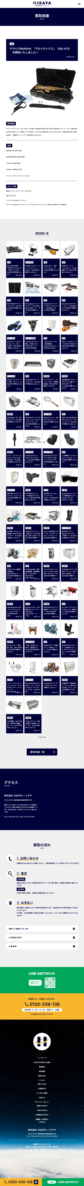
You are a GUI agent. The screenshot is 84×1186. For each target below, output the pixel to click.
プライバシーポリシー (42, 1102)
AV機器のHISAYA (42, 1115)
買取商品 (42, 1067)
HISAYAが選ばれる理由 (42, 1062)
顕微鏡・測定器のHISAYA (42, 1120)
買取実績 (42, 1071)
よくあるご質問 (42, 1093)
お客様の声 (42, 1088)
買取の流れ (42, 1076)
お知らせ (42, 1097)
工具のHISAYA (42, 1110)
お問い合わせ (42, 1084)
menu (79, 4)
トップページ (42, 1058)
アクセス (42, 1080)
